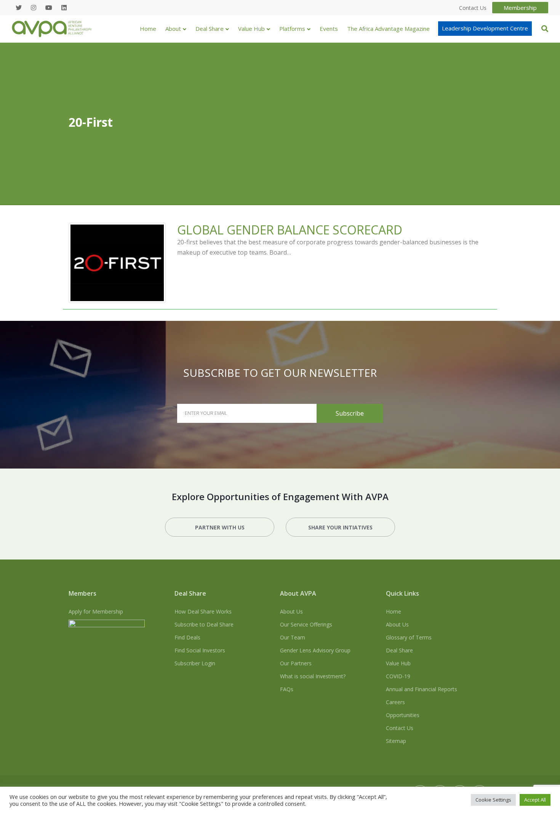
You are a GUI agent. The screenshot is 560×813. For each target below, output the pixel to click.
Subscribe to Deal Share (204, 624)
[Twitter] (19, 7)
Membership (520, 7)
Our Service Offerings (306, 624)
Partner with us (220, 527)
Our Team (292, 637)
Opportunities (402, 715)
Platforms (292, 28)
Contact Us (399, 728)
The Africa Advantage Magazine (388, 28)
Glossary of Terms (409, 637)
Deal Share (209, 28)
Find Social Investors (199, 650)
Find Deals (187, 637)
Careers (395, 702)
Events (329, 28)
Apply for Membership (96, 611)
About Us (291, 611)
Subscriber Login (194, 663)
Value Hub (251, 28)
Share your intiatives (340, 527)
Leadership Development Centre (485, 28)
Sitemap (396, 740)
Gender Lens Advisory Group (315, 650)
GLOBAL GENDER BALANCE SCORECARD (289, 230)
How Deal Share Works (203, 611)
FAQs (286, 689)
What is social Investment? (313, 676)
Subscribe (350, 413)
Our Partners (296, 663)
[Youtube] (49, 7)
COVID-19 (398, 676)
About (173, 28)
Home (148, 28)
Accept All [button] (535, 799)
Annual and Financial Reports (421, 689)
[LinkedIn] (64, 7)
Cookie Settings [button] (493, 799)
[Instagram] (33, 7)
